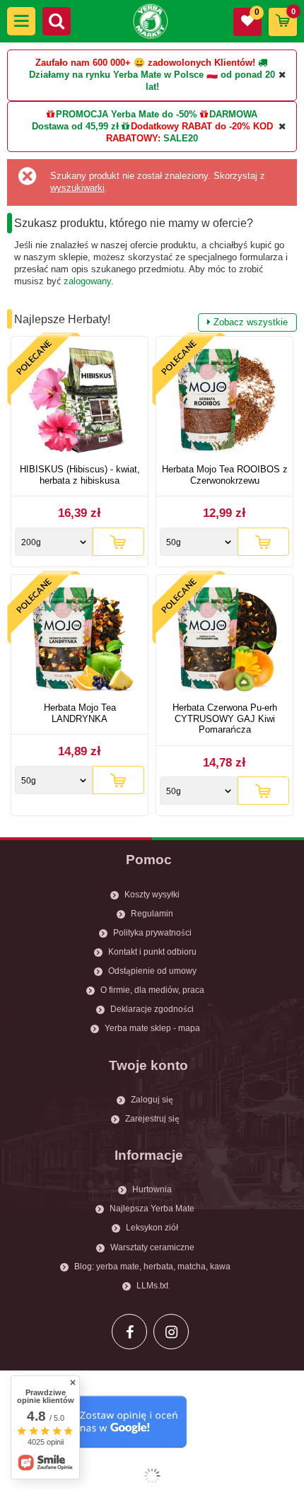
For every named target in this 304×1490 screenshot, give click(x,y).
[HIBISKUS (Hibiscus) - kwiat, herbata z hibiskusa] (79, 402)
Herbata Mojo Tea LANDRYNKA (80, 713)
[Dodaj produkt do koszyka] (118, 542)
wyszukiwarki (77, 187)
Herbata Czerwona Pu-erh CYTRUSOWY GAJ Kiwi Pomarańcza (225, 718)
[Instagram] (171, 1331)
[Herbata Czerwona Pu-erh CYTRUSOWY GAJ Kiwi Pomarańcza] (224, 640)
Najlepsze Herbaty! (151, 320)
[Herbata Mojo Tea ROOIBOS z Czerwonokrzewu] (224, 402)
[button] (21, 21)
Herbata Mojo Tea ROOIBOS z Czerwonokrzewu (225, 475)
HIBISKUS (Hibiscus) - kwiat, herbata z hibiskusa (80, 475)
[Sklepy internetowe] (152, 1476)
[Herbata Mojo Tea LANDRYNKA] (79, 640)
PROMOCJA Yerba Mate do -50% (126, 114)
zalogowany (87, 281)
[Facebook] (129, 1331)
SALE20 (180, 138)
